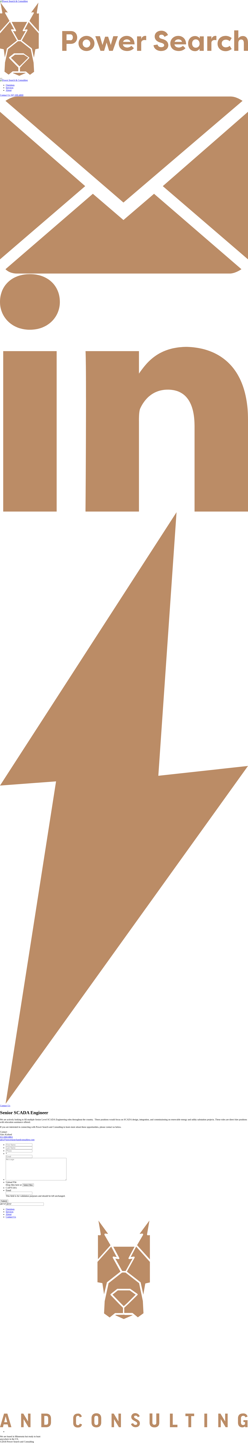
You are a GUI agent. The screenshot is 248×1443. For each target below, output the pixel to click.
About (8, 90)
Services (9, 87)
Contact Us (5, 95)
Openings (10, 85)
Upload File (11, 1182)
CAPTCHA (11, 1188)
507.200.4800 (17, 95)
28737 (3, 1204)
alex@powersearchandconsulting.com (17, 1139)
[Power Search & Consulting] (14, 1)
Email (8, 1190)
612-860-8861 (6, 1137)
